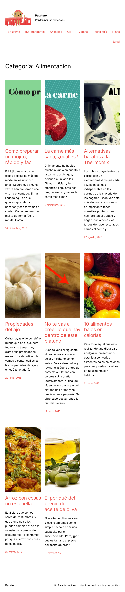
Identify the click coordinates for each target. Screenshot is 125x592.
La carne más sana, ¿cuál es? (61, 153)
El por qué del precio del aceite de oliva (61, 503)
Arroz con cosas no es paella (23, 500)
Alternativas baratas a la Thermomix (97, 156)
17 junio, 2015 (52, 411)
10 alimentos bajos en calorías (98, 329)
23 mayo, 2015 (13, 551)
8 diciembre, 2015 (55, 204)
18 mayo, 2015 (53, 553)
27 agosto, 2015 (93, 237)
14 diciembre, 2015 (16, 228)
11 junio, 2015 (91, 383)
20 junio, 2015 (13, 377)
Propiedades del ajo (19, 326)
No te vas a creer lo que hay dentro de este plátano (62, 332)
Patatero (41, 15)
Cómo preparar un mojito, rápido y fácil (22, 156)
